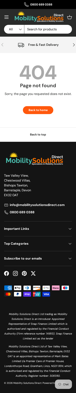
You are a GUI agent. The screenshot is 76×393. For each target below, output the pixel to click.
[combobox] (38, 29)
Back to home (38, 110)
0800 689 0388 (41, 4)
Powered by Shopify (54, 383)
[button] (69, 17)
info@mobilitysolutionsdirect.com (37, 205)
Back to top (38, 134)
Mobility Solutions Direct (27, 383)
